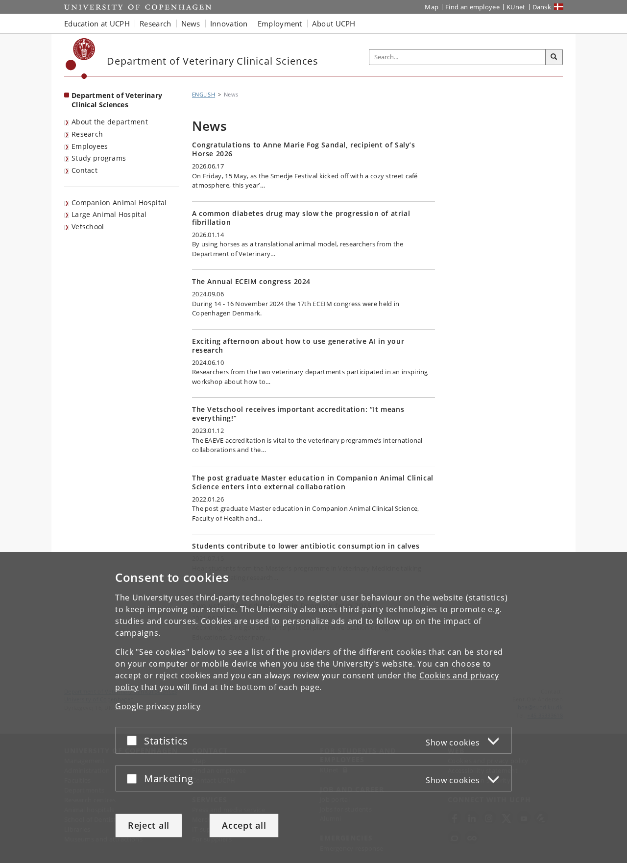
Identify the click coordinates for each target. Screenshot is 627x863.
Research (87, 134)
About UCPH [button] (334, 23)
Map (431, 6)
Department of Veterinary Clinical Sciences (117, 100)
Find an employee (472, 6)
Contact (84, 170)
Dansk (542, 6)
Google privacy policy (158, 706)
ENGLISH (203, 94)
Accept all (244, 825)
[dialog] (313, 707)
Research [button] (155, 23)
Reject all (148, 825)
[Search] (554, 57)
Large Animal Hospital (109, 214)
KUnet (516, 6)
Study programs (99, 158)
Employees (90, 146)
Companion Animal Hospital (119, 202)
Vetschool (88, 226)
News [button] (190, 23)
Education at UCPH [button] (97, 23)
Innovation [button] (229, 23)
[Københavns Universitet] (81, 58)
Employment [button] (280, 23)
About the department (110, 121)
